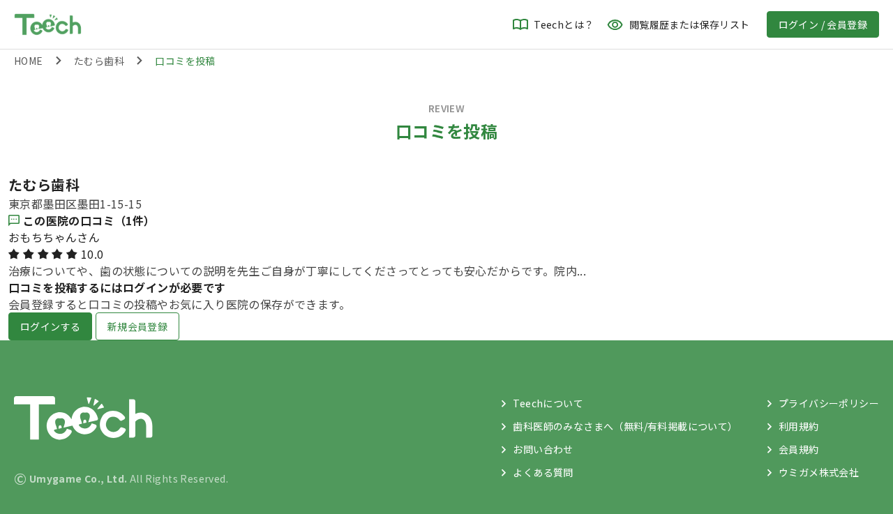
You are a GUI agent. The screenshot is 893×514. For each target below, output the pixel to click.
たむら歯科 (99, 61)
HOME (28, 61)
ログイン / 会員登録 (823, 24)
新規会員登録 (137, 326)
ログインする (50, 326)
